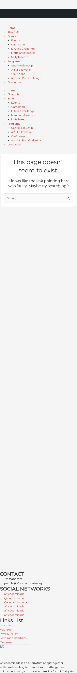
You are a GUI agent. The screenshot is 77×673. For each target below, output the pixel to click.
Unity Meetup (19, 57)
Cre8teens (18, 73)
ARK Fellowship (21, 69)
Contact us (14, 82)
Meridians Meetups (23, 52)
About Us (13, 32)
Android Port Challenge (26, 78)
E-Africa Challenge (23, 48)
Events (12, 36)
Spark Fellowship (22, 65)
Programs (14, 61)
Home (12, 27)
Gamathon (18, 44)
